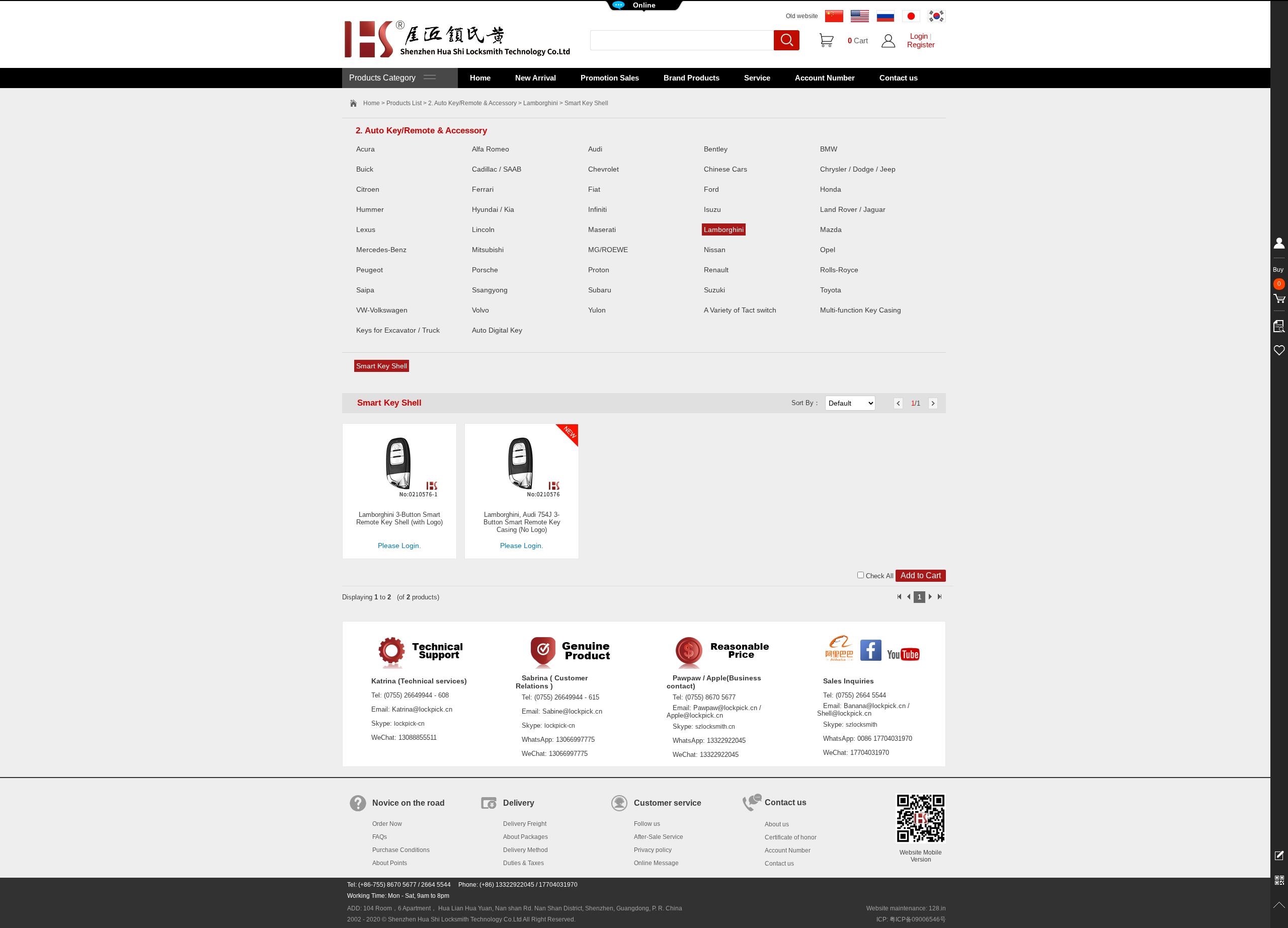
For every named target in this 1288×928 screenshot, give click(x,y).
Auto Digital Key (497, 330)
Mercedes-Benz (381, 250)
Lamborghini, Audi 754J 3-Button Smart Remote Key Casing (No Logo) (522, 522)
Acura (365, 149)
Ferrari (483, 189)
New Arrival (535, 77)
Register (921, 44)
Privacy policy (653, 850)
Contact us (898, 77)
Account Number (825, 77)
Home (480, 77)
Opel (827, 250)
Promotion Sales (610, 77)
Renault (716, 270)
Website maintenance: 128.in (906, 908)
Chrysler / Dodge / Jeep (858, 169)
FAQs (379, 836)
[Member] (1279, 245)
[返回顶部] (1279, 905)
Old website (802, 16)
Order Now (387, 823)
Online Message (656, 863)
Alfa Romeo (490, 149)
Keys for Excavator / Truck (398, 330)
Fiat (594, 189)
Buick (364, 169)
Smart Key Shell (381, 366)
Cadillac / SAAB (496, 169)
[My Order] (1279, 323)
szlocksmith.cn (715, 726)
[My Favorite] (1279, 348)
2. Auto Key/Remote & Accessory (472, 103)
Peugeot (369, 270)
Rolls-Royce (839, 270)
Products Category (386, 77)
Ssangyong (490, 290)
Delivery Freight (524, 823)
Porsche (485, 270)
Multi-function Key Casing (860, 310)
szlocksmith (861, 724)
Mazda (831, 229)
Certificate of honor (791, 837)
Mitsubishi (488, 250)
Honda (830, 189)
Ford (711, 189)
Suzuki (714, 290)
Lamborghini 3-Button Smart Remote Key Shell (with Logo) (399, 518)
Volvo (480, 310)
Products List (404, 103)
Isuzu (712, 209)
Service (757, 77)
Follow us (647, 823)
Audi (595, 149)
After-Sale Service (658, 836)
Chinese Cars (725, 169)
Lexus (365, 229)
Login (919, 36)
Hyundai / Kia (493, 209)
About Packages (525, 836)
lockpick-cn (409, 723)
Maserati (602, 229)
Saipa (365, 290)
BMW (828, 149)
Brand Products (691, 77)
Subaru (599, 290)
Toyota (830, 290)
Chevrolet (603, 169)
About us (777, 824)
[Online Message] (1279, 855)
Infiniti (597, 209)
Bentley (716, 149)
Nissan (715, 250)
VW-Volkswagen (382, 310)
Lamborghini (540, 103)
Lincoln (483, 229)
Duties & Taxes (523, 863)
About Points (389, 863)
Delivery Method (525, 850)
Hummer (370, 209)
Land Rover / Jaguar (853, 209)
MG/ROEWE (608, 250)
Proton (598, 270)
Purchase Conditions (401, 850)
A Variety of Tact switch (740, 310)
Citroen (367, 189)
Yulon (597, 310)
